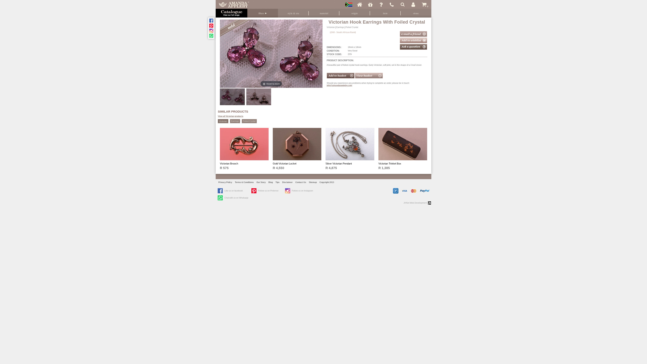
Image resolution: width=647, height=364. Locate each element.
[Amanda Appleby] (234, 4)
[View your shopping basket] (369, 78)
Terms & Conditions (244, 182)
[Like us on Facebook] (211, 21)
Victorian (331, 27)
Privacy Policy (225, 182)
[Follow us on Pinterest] (211, 26)
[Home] (359, 4)
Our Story (261, 182)
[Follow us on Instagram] (211, 31)
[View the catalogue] (231, 13)
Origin (354, 13)
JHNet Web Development (415, 203)
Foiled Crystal (352, 27)
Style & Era (293, 13)
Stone (416, 13)
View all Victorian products (230, 116)
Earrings (340, 27)
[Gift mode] (370, 4)
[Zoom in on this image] (232, 96)
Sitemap (313, 182)
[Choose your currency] (349, 4)
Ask (381, 4)
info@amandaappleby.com (339, 85)
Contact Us (300, 182)
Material (324, 13)
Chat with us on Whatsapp (236, 198)
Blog (270, 182)
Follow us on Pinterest (268, 191)
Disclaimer (287, 182)
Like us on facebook (233, 191)
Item (385, 13)
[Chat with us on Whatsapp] (211, 36)
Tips (277, 182)
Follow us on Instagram (302, 191)
